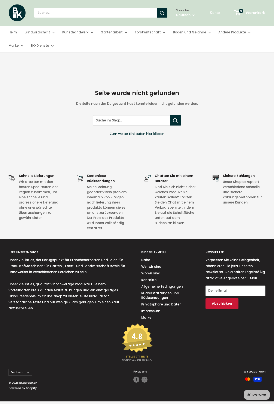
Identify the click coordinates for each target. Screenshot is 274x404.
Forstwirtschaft (148, 32)
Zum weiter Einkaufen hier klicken (137, 134)
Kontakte (148, 280)
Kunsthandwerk (75, 32)
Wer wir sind (151, 266)
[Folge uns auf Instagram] (144, 380)
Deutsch (16, 372)
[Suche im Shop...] (175, 120)
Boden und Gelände (189, 32)
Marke (14, 45)
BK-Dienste (40, 45)
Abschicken (222, 303)
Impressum (150, 311)
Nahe (145, 260)
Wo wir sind (150, 273)
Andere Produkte (232, 32)
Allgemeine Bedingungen (162, 286)
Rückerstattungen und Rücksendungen (160, 295)
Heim (13, 32)
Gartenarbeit (112, 32)
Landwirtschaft (37, 32)
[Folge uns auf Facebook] (136, 380)
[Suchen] (162, 13)
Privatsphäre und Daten (161, 304)
